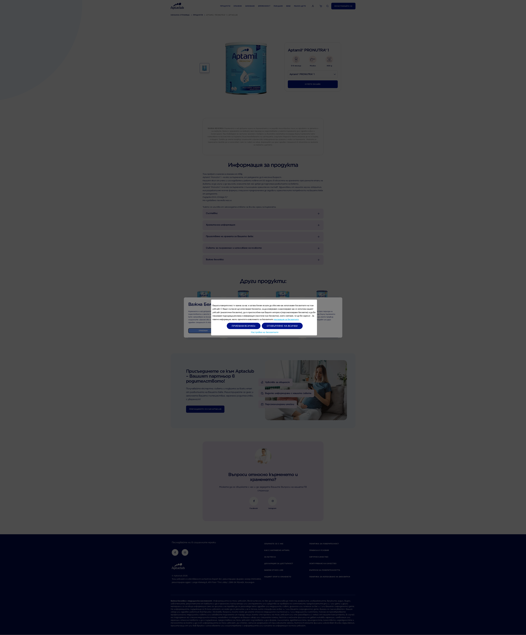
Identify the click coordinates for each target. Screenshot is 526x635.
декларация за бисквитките (286, 319)
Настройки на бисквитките (265, 332)
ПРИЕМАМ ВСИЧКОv (244, 325)
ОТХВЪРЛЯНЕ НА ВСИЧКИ (282, 325)
